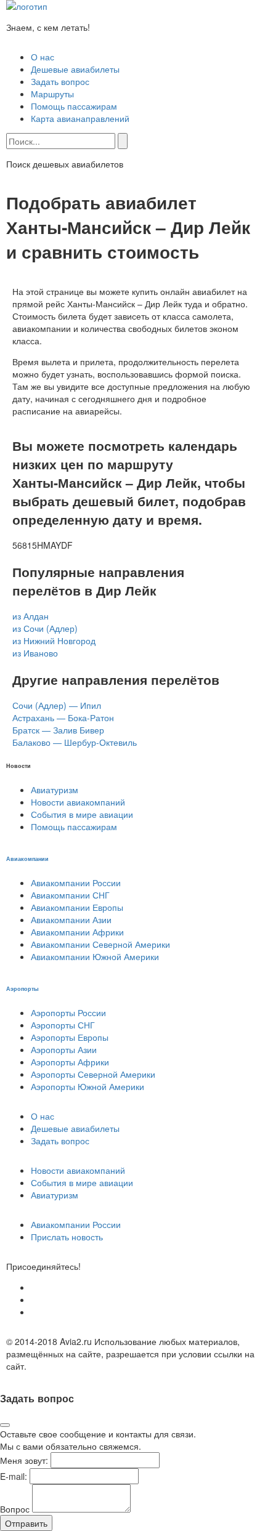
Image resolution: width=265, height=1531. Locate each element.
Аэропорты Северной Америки (93, 1074)
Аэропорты (22, 988)
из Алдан (30, 616)
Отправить (26, 1523)
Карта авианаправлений (80, 118)
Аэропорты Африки (70, 1062)
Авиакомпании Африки (77, 932)
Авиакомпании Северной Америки (100, 944)
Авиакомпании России (76, 882)
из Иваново (35, 653)
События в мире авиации (82, 814)
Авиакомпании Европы (77, 907)
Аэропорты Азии (64, 1049)
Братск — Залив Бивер (58, 730)
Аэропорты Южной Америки (87, 1086)
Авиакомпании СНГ (70, 895)
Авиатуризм (54, 789)
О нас (42, 56)
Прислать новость (67, 1236)
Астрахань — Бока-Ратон (63, 717)
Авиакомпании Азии (71, 919)
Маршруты (52, 93)
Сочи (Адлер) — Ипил (56, 705)
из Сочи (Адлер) (45, 628)
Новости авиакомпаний (78, 802)
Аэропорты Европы (69, 1037)
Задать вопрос (60, 81)
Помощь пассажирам (74, 106)
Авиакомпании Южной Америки (95, 956)
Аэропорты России (68, 1012)
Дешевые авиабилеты (75, 69)
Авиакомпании (27, 858)
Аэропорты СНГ (63, 1025)
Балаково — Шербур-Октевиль (74, 742)
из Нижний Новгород (54, 640)
